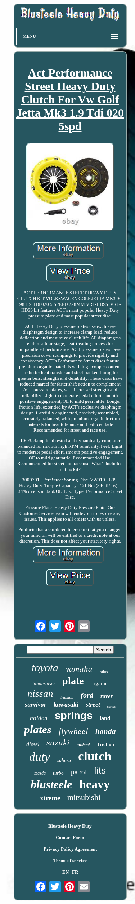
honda (105, 731)
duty (39, 756)
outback (84, 744)
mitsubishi (83, 797)
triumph (66, 697)
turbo (58, 773)
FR (75, 872)
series (111, 706)
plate (73, 680)
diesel (32, 744)
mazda (40, 773)
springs (74, 715)
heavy (94, 784)
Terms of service (70, 860)
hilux (104, 671)
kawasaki (66, 704)
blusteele (51, 784)
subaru (64, 760)
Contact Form (70, 837)
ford (87, 695)
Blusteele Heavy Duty (70, 826)
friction (106, 744)
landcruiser (43, 683)
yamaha (79, 668)
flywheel (73, 731)
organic (99, 683)
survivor (35, 704)
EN (65, 872)
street (93, 704)
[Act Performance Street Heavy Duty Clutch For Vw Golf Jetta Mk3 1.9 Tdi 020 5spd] (70, 187)
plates (37, 729)
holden (39, 717)
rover (106, 696)
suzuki (57, 742)
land (105, 718)
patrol (79, 772)
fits (100, 770)
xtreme (50, 798)
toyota (45, 667)
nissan (40, 693)
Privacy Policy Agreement (70, 849)
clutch (94, 756)
